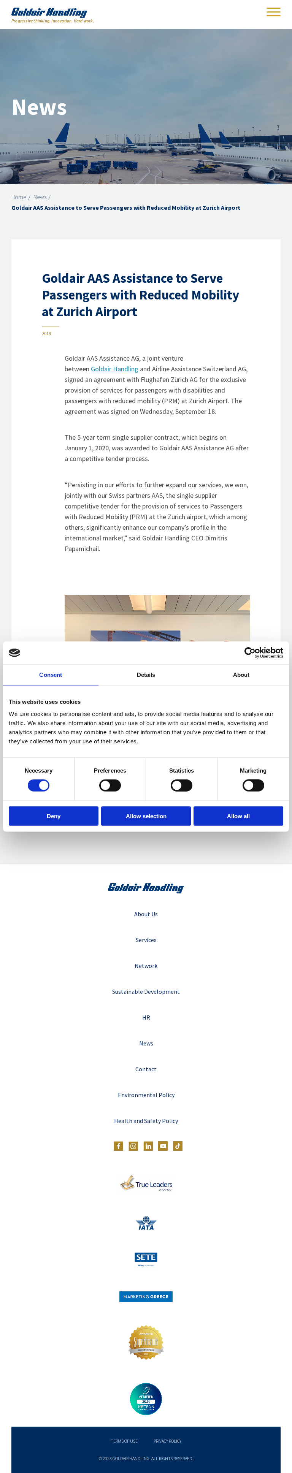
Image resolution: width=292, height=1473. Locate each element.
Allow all (238, 816)
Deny (53, 816)
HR (146, 1017)
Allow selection (146, 816)
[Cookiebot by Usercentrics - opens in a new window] (250, 653)
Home (18, 197)
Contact (146, 1069)
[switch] (110, 785)
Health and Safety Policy (146, 1121)
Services (146, 940)
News (39, 197)
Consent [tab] (50, 675)
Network (146, 965)
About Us (146, 914)
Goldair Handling (114, 368)
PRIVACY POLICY (167, 1441)
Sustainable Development (146, 991)
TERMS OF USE (124, 1441)
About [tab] (241, 675)
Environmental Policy (146, 1095)
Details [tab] (146, 675)
